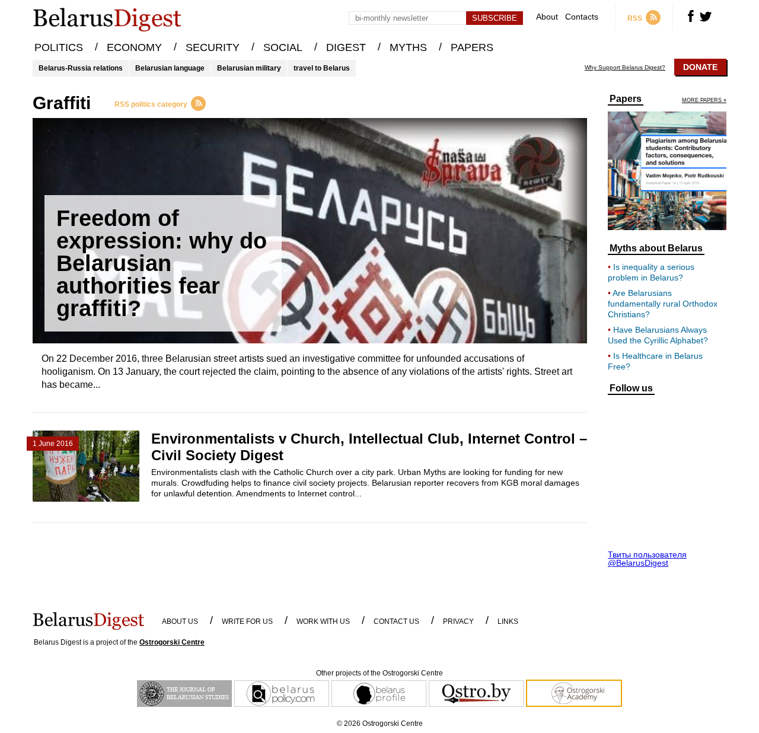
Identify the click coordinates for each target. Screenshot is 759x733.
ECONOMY (134, 47)
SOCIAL (282, 47)
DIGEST (346, 47)
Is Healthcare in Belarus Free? (655, 361)
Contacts (581, 16)
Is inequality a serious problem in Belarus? (651, 272)
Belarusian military (249, 68)
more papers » (704, 100)
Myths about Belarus (656, 248)
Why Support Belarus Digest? (625, 68)
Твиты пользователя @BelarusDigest (647, 559)
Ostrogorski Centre (172, 642)
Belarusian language (170, 68)
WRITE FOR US (247, 621)
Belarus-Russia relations (81, 68)
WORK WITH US (323, 621)
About (547, 16)
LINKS (508, 621)
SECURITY (213, 47)
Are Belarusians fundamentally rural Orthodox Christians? (662, 303)
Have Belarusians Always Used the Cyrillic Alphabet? (658, 335)
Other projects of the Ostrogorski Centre (379, 673)
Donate (700, 67)
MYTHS (408, 47)
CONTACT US (396, 621)
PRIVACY (458, 621)
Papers (626, 99)
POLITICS (58, 47)
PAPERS (472, 47)
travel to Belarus (322, 68)
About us (180, 621)
